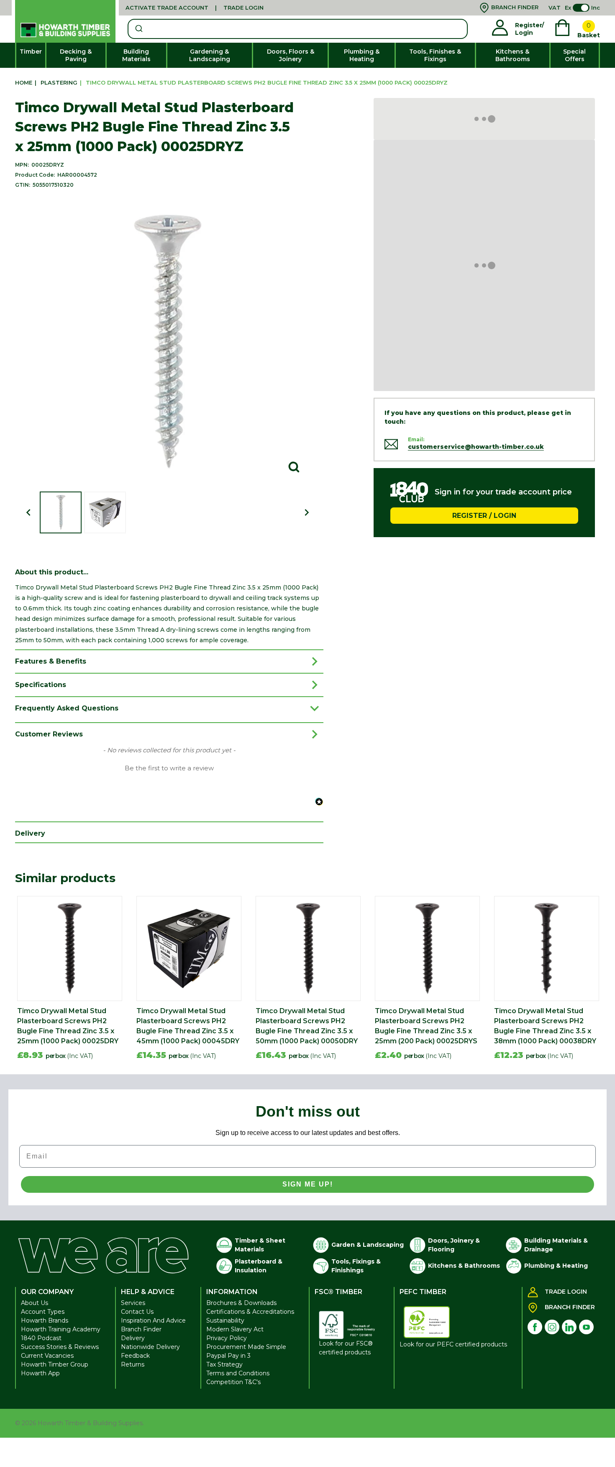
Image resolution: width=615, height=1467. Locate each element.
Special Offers (574, 55)
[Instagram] (552, 1327)
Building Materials (136, 55)
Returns (132, 1364)
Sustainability (225, 1320)
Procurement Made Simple (246, 1347)
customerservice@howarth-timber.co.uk (476, 446)
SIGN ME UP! (307, 1184)
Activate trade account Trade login (195, 7)
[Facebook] (535, 1327)
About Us (34, 1303)
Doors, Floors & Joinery (290, 55)
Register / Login (484, 515)
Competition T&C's (233, 1382)
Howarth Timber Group (54, 1364)
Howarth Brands (44, 1320)
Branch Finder (141, 1329)
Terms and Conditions (237, 1373)
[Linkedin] (569, 1327)
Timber (31, 51)
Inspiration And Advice (153, 1320)
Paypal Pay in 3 (228, 1355)
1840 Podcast (41, 1338)
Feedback (135, 1355)
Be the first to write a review (169, 768)
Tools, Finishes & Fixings (435, 55)
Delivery (133, 1338)
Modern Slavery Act (235, 1329)
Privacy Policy (226, 1338)
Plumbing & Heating (361, 55)
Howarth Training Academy (60, 1329)
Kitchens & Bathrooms (512, 55)
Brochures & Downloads (241, 1303)
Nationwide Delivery (150, 1347)
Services (133, 1303)
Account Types (42, 1311)
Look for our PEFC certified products (453, 1344)
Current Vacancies (47, 1355)
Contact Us (137, 1311)
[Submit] (138, 29)
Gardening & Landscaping (209, 55)
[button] (169, 767)
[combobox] (297, 29)
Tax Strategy (224, 1364)
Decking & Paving (76, 55)
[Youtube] (586, 1327)
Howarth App (40, 1373)
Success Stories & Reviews (60, 1347)
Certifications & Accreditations (250, 1311)
